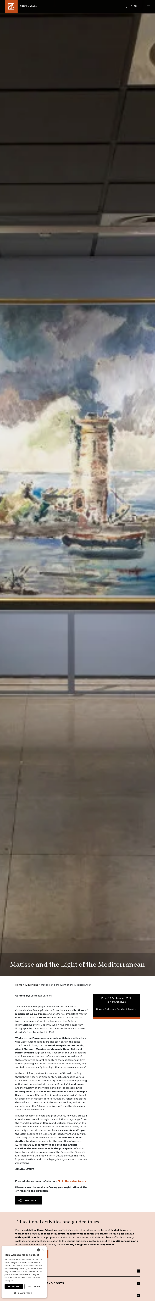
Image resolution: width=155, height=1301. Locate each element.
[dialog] (24, 1272)
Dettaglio (9, 1280)
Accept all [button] (13, 1286)
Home (18, 984)
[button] (148, 6)
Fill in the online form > (72, 1181)
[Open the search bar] (125, 6)
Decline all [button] (34, 1286)
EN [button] (135, 6)
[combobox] (38, 1249)
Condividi (30, 1200)
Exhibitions (31, 984)
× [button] (43, 1250)
